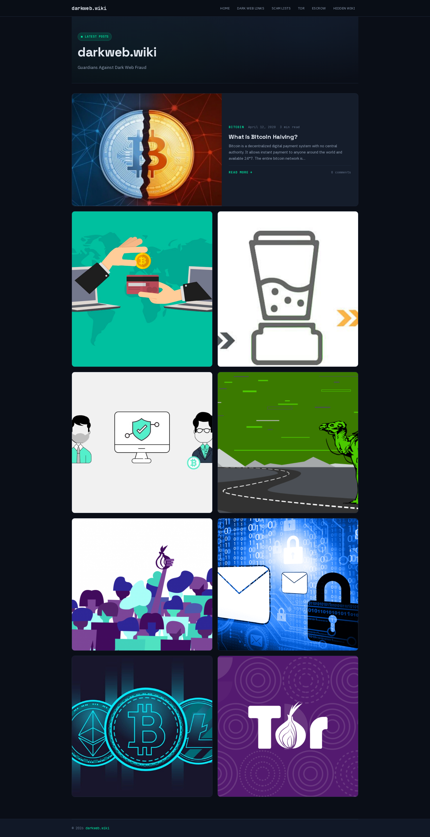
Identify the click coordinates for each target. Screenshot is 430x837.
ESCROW (319, 8)
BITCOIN (236, 127)
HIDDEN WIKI (344, 8)
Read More (238, 172)
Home (225, 8)
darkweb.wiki (89, 8)
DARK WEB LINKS (250, 8)
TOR (301, 8)
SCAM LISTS (281, 8)
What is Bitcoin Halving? (263, 137)
